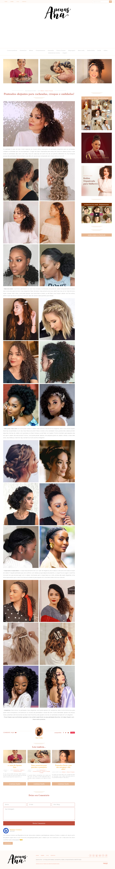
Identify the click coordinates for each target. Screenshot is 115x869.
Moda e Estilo (91, 50)
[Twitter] (100, 855)
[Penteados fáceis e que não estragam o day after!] (63, 756)
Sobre (11, 1)
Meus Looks (81, 50)
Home (6, 1)
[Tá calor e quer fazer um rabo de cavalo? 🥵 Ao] (97, 115)
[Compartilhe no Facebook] (63, 732)
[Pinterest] (103, 855)
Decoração (51, 50)
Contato (24, 1)
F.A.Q (18, 1)
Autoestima (23, 50)
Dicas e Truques (60, 50)
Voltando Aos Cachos (54, 53)
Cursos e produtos (12, 50)
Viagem (65, 53)
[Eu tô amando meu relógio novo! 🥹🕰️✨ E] (107, 125)
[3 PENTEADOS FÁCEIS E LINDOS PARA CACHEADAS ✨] (96, 214)
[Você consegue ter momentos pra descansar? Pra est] (107, 105)
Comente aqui (9, 732)
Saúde (99, 50)
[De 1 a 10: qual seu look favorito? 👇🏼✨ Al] (97, 125)
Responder (7, 843)
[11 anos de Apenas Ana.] (14, 756)
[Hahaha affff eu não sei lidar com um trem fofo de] (107, 115)
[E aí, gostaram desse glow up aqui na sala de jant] (86, 125)
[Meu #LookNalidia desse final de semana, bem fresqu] (86, 105)
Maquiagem (71, 50)
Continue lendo (14, 784)
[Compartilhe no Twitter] (65, 732)
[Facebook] (90, 855)
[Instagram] (93, 855)
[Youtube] (96, 855)
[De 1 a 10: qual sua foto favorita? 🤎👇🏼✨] (97, 105)
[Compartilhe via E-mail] (68, 732)
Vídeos (105, 50)
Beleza (31, 50)
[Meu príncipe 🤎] (86, 115)
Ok (110, 1)
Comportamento (40, 50)
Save (73, 732)
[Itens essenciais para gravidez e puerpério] (39, 756)
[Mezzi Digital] (105, 864)
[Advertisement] (57, 35)
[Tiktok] (106, 855)
